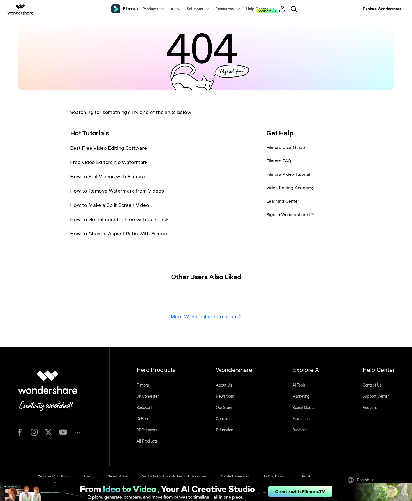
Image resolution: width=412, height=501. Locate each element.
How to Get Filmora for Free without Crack (119, 219)
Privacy (88, 476)
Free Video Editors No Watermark (109, 162)
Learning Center (282, 201)
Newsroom (225, 396)
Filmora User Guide (285, 147)
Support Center (375, 396)
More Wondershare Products (205, 316)
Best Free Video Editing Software (108, 148)
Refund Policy (274, 476)
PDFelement (147, 430)
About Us (224, 385)
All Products (147, 441)
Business (299, 430)
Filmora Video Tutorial (288, 174)
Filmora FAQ (278, 160)
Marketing (300, 396)
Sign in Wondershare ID (290, 214)
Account (369, 407)
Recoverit (144, 407)
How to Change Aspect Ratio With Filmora (119, 234)
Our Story (224, 407)
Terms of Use (117, 476)
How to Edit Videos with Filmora (107, 176)
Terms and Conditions (53, 476)
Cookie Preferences (234, 476)
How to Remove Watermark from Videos (117, 191)
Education (224, 430)
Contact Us (371, 385)
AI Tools (298, 385)
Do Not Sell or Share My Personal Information (174, 476)
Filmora (142, 385)
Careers (222, 418)
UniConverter (147, 396)
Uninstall (304, 476)
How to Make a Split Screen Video (109, 205)
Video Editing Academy (290, 187)
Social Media (303, 407)
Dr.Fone (142, 418)
